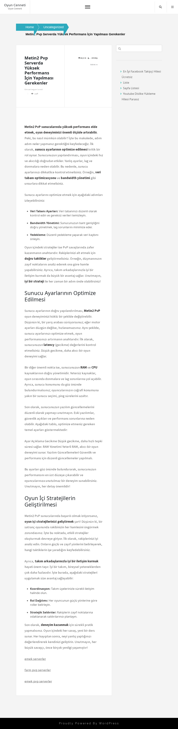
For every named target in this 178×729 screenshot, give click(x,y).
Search (160, 7)
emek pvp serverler (38, 681)
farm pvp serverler (38, 670)
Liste (126, 82)
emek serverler (35, 659)
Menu (172, 7)
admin (94, 65)
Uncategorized (34, 89)
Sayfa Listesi (131, 88)
